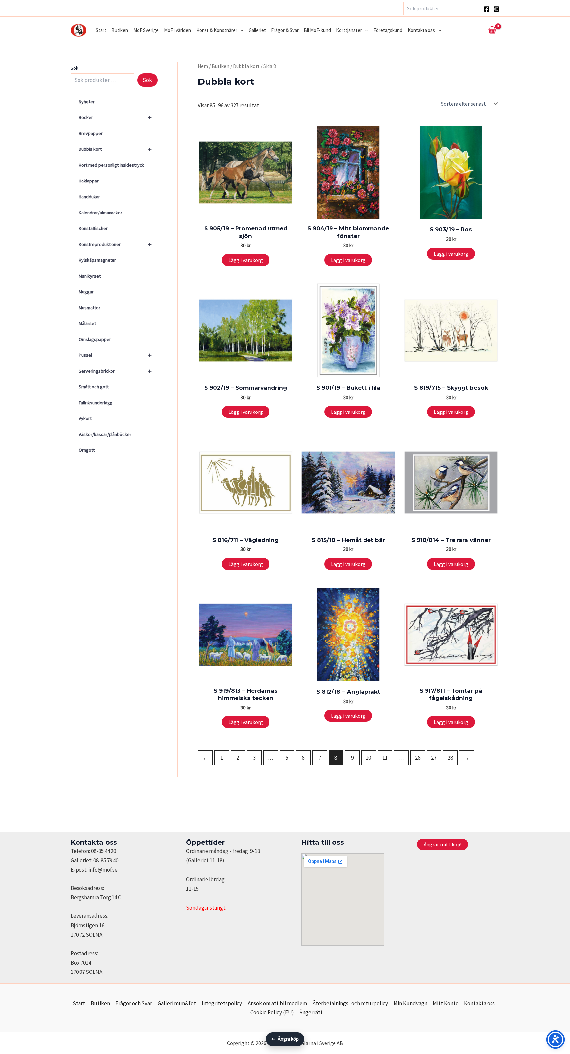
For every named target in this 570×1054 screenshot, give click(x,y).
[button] (240, 30)
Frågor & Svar (285, 30)
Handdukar (89, 197)
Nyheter (87, 102)
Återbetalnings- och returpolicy (350, 1003)
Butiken (119, 30)
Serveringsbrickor (115, 371)
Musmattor (89, 308)
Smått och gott (94, 387)
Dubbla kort (115, 149)
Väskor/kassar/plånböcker (105, 434)
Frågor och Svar (133, 1003)
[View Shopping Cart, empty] (492, 30)
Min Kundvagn (410, 1003)
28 (450, 757)
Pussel (115, 355)
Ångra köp (285, 1039)
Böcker (115, 117)
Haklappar (89, 181)
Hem (203, 66)
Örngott (87, 450)
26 (417, 757)
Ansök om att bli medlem (277, 1003)
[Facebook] (487, 9)
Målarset (87, 323)
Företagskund (387, 30)
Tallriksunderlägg (95, 403)
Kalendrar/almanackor (100, 212)
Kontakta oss (421, 30)
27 (433, 757)
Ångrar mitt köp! (442, 844)
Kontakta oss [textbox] (94, 842)
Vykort (85, 418)
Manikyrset (90, 276)
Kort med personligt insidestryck (111, 165)
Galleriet (257, 30)
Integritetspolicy (222, 1003)
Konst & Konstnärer (216, 30)
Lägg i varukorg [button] (245, 260)
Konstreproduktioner (115, 244)
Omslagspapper (95, 339)
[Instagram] (496, 9)
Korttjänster (349, 30)
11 (385, 757)
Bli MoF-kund (317, 30)
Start (101, 30)
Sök (74, 68)
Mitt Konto (446, 1003)
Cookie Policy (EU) (272, 1012)
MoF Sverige (146, 30)
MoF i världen (177, 30)
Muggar (86, 292)
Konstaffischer (93, 228)
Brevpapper (91, 133)
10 (368, 757)
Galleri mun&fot (177, 1003)
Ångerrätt (311, 1012)
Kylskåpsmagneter (97, 260)
